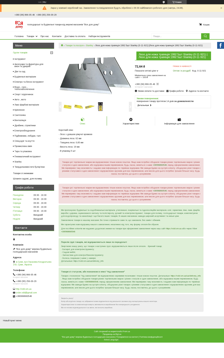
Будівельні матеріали (25, 76)
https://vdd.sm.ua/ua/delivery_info (186, 276)
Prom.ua (126, 331)
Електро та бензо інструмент (29, 82)
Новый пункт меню (12, 320)
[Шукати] (205, 36)
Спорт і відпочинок (23, 94)
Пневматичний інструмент (27, 156)
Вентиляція (20, 120)
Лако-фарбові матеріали (26, 104)
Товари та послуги (74, 45)
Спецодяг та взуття (24, 141)
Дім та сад (19, 71)
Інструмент (20, 59)
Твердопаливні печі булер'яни (29, 167)
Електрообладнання (24, 130)
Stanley (89, 45)
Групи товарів (20, 52)
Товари (30, 36)
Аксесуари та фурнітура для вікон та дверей (28, 65)
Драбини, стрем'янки (25, 125)
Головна (18, 36)
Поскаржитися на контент (127, 337)
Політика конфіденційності (151, 337)
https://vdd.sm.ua (173, 228)
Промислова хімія (23, 146)
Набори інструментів (99, 36)
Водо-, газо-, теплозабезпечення (24, 88)
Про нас (45, 36)
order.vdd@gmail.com (26, 292)
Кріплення (19, 110)
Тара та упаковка (23, 151)
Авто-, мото (20, 99)
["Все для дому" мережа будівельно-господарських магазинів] (19, 24)
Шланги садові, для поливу (27, 178)
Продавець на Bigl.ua (112, 334)
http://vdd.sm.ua (23, 289)
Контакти (56, 36)
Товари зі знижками (23, 173)
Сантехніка (20, 115)
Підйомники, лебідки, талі (27, 136)
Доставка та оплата (74, 36)
